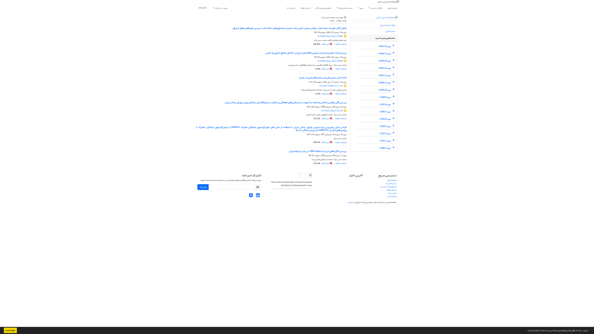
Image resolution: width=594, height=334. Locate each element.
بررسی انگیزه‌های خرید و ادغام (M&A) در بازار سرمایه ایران (317, 151)
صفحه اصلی (392, 8)
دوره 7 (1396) (385, 112)
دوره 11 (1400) (384, 83)
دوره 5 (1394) (385, 126)
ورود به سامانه (221, 8)
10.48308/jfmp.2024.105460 (330, 36)
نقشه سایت (392, 196)
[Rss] (251, 196)
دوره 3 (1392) (385, 133)
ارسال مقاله (305, 8)
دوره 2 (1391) (385, 141)
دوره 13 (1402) (384, 68)
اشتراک (203, 187)
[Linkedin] (258, 196)
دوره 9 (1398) (385, 97)
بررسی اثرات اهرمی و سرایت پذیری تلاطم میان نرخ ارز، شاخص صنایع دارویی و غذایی (306, 52)
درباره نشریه (391, 183)
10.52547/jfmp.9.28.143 (332, 111)
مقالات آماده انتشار (387, 25)
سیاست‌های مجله (345, 8)
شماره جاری (390, 31)
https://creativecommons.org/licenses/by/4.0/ (291, 188)
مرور (361, 8)
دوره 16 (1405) (384, 46)
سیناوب (350, 202)
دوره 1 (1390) (385, 148)
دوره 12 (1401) (384, 75)
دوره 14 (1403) (384, 61)
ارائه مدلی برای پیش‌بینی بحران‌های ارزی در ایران (322, 77)
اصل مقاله (321, 44)
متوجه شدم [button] (10, 330)
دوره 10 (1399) (384, 90)
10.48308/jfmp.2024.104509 (330, 61)
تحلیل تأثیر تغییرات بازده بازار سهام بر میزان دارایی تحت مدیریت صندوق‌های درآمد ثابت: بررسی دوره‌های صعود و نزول (289, 28)
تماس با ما (291, 8)
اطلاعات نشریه (376, 8)
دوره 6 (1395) (385, 119)
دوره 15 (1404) (384, 53)
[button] (525, 330)
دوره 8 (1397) (385, 104)
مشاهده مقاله (340, 44)
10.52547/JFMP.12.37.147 (331, 86)
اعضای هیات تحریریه (388, 186)
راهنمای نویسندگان (323, 8)
